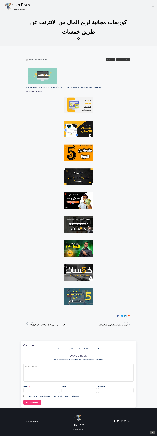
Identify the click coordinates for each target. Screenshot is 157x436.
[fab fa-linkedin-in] (125, 421)
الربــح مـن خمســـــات (123, 59)
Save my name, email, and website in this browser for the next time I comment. (54, 396)
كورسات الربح (110, 59)
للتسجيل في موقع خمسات (34, 91)
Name (26, 387)
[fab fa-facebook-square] (118, 316)
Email (64, 387)
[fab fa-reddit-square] (129, 316)
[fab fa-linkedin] (125, 316)
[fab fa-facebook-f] (114, 421)
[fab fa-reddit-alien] (129, 421)
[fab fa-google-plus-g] (121, 421)
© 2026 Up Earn (32, 421)
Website (101, 387)
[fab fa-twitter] (118, 421)
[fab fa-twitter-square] (122, 316)
